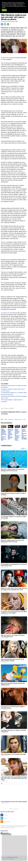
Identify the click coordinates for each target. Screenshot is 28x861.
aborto (2, 143)
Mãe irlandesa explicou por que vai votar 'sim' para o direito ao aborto (13, 17)
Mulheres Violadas (18, 419)
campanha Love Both (7, 313)
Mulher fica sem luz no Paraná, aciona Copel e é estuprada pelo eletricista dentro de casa (10, 434)
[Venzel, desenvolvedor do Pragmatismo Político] (5, 833)
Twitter (24, 412)
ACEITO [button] (4, 10)
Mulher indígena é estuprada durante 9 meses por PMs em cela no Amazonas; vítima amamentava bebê (4, 435)
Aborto (6, 419)
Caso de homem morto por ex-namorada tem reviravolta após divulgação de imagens (24, 434)
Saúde (24, 419)
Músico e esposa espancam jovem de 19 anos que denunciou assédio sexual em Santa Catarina (17, 435)
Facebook (5, 413)
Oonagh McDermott (6, 57)
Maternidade (11, 419)
